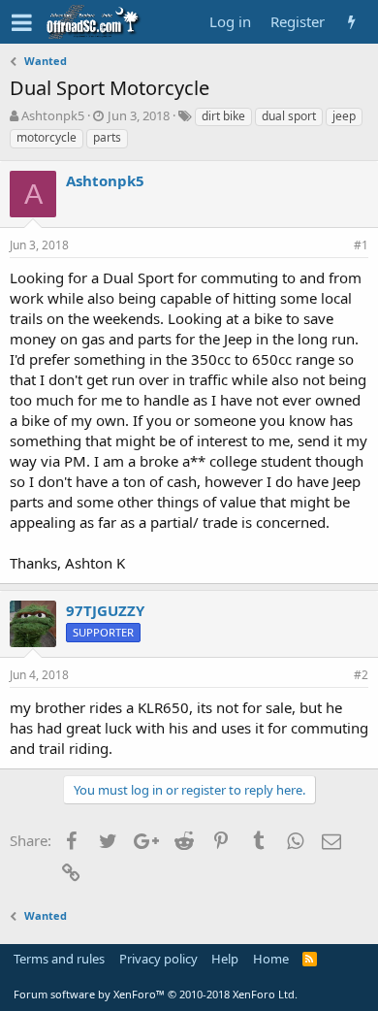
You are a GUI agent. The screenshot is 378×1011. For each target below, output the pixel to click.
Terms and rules (59, 958)
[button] (22, 22)
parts (107, 137)
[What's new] (351, 22)
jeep (344, 116)
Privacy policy (158, 958)
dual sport (289, 116)
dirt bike (223, 116)
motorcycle (46, 137)
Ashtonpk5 (52, 115)
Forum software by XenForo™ (156, 994)
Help (224, 958)
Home (271, 958)
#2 (361, 675)
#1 (361, 245)
